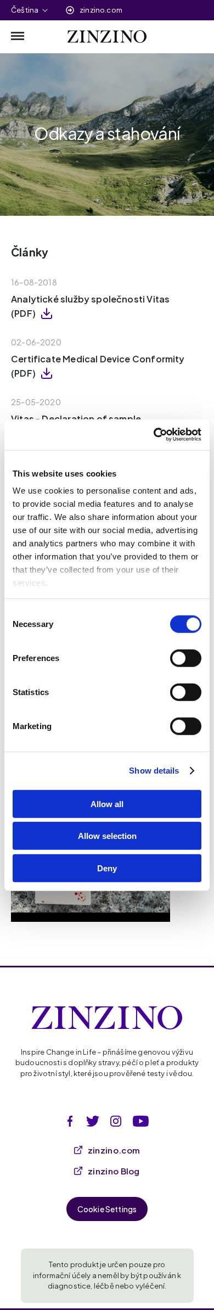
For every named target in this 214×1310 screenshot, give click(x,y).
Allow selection (107, 836)
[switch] (185, 658)
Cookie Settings (107, 1209)
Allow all (107, 803)
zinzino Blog (114, 1171)
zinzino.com (101, 9)
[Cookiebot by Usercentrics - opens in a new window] (153, 435)
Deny (107, 867)
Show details (154, 770)
